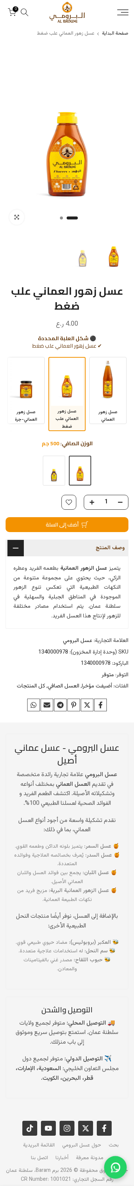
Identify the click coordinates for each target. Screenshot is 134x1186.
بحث (114, 1145)
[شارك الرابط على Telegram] (60, 705)
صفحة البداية (115, 33)
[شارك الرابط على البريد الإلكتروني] (47, 705)
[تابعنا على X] (85, 1128)
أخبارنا (61, 1158)
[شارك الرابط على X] (87, 705)
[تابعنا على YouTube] (48, 1128)
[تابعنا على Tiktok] (29, 1128)
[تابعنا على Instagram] (67, 1128)
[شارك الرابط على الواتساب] (33, 705)
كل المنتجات (31, 686)
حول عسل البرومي (81, 1145)
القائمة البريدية (39, 1145)
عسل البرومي (77, 640)
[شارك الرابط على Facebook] (100, 705)
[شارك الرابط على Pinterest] (73, 705)
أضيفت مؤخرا (97, 686)
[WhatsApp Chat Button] (115, 1167)
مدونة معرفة (89, 1158)
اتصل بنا (39, 1158)
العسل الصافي (63, 686)
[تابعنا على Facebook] (104, 1128)
